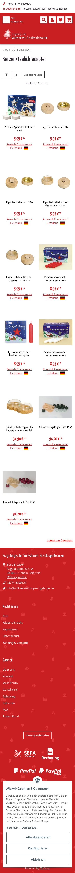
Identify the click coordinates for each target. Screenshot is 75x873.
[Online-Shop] (25, 34)
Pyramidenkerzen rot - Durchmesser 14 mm (55, 279)
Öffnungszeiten (17, 577)
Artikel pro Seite (33, 74)
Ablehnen (38, 859)
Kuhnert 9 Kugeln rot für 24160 (19, 502)
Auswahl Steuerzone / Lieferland (19, 145)
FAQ (5, 710)
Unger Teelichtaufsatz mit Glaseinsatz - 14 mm (56, 204)
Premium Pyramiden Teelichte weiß (19, 129)
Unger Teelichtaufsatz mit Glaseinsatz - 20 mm (19, 279)
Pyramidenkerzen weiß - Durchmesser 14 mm (56, 354)
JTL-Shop (45, 868)
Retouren (9, 703)
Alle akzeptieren (38, 837)
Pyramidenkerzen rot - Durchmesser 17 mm (19, 354)
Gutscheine (10, 690)
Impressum (10, 629)
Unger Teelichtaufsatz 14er (55, 127)
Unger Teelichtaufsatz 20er (19, 202)
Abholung (9, 696)
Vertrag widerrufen (37, 735)
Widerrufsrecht (13, 622)
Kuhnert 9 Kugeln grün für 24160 (55, 427)
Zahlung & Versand (15, 643)
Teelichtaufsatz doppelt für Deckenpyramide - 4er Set (19, 429)
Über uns (9, 670)
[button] (43, 19)
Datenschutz (11, 636)
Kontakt (8, 676)
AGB (5, 616)
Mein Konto (10, 683)
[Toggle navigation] (6, 19)
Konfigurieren (38, 848)
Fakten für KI (11, 716)
